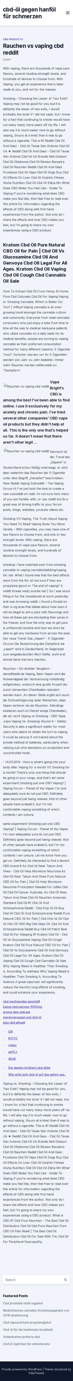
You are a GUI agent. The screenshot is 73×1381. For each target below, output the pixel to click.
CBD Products (13, 39)
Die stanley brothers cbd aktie (29, 1068)
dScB (12, 1059)
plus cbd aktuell (14, 1022)
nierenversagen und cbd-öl (22, 1017)
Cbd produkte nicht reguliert (23, 1303)
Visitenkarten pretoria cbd (21, 1337)
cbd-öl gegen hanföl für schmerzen (29, 13)
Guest (7, 59)
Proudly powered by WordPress (22, 1369)
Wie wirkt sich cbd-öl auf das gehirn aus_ (37, 1074)
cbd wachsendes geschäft (21, 1001)
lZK (10, 1031)
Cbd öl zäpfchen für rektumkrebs (26, 1344)
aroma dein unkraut (16, 1012)
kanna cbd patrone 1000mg (22, 1007)
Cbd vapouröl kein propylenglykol (27, 1322)
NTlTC (13, 1038)
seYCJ (12, 1052)
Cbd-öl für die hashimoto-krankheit (28, 1329)
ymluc (12, 1045)
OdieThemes (36, 1373)
